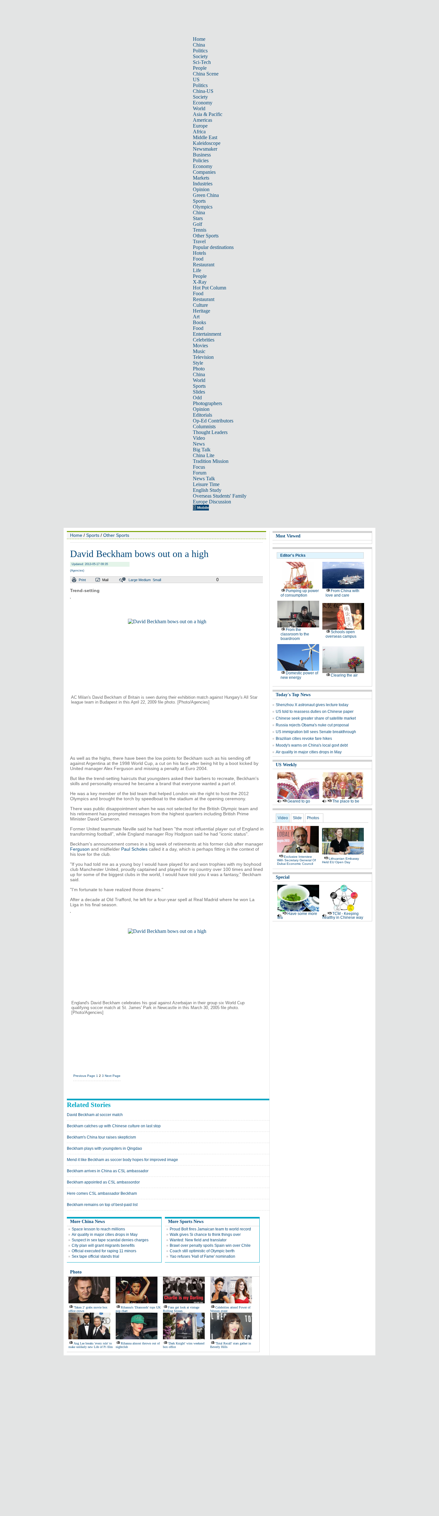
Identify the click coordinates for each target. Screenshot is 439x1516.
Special (283, 877)
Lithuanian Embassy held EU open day (340, 860)
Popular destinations (213, 247)
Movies (200, 345)
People (200, 68)
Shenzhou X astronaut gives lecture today (312, 705)
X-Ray (200, 282)
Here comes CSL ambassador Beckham (102, 1193)
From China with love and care (342, 593)
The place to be (345, 801)
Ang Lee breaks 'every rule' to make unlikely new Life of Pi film (90, 1345)
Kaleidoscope (206, 143)
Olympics (202, 206)
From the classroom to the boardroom (295, 634)
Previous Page (84, 1075)
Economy (202, 102)
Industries (202, 183)
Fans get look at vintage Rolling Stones (181, 1309)
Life (197, 270)
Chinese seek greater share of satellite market (316, 718)
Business (202, 154)
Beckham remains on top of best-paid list (102, 1204)
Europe (200, 126)
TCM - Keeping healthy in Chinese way (342, 915)
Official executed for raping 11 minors (104, 1251)
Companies (204, 172)
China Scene (206, 73)
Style (198, 363)
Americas (202, 120)
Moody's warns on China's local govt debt (312, 745)
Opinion (201, 189)
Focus (199, 467)
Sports (199, 201)
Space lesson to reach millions (98, 1229)
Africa (199, 131)
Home (199, 39)
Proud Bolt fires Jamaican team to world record (210, 1229)
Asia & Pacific (207, 114)
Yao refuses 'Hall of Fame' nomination (202, 1256)
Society (200, 56)
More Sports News (185, 1221)
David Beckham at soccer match (95, 1115)
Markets (201, 178)
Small (157, 580)
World (199, 108)
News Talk (204, 478)
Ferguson (80, 849)
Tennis (199, 230)
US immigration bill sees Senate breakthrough (316, 732)
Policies (201, 160)
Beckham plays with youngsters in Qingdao (104, 1148)
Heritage (201, 311)
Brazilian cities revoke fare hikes (304, 738)
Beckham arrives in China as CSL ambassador (107, 1171)
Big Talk (202, 449)
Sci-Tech (202, 62)
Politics (200, 50)
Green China (206, 195)
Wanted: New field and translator (198, 1240)
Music (199, 351)
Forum (199, 472)
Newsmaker (205, 149)
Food (198, 259)
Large (133, 580)
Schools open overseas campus (341, 634)
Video (199, 438)
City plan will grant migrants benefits (103, 1245)
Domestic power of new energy (299, 675)
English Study (207, 490)
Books (199, 322)
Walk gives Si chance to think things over (205, 1234)
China (199, 45)
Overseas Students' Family (219, 496)
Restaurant (203, 264)
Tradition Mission (210, 461)
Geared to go (298, 801)
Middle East (205, 137)
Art (196, 316)
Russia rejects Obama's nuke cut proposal (312, 725)
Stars (198, 218)
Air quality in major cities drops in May (105, 1234)
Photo (199, 368)
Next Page (113, 1075)
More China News (87, 1221)
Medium (145, 580)
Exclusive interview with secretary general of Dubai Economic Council (296, 860)
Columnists (204, 426)
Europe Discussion (212, 501)
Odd (197, 397)
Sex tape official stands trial (95, 1256)
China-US (203, 91)
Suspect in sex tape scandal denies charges (110, 1240)
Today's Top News (293, 694)
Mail (105, 580)
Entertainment (207, 334)
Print (82, 580)
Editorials (202, 415)
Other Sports (206, 235)
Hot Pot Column (209, 287)
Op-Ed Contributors (213, 420)
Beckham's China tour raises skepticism (101, 1137)
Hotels (199, 253)
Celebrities (203, 339)
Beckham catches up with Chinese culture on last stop (114, 1126)
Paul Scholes (134, 849)
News (199, 444)
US (196, 79)
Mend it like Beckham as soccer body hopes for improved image (122, 1159)
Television (203, 357)
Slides (199, 392)
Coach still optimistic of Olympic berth (202, 1251)
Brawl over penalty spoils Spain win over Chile (210, 1245)
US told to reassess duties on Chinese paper (315, 711)
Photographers (207, 403)
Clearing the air (344, 675)
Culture (200, 305)
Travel (199, 241)
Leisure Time (206, 484)
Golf (197, 224)
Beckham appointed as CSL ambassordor (103, 1182)
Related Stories (89, 1105)
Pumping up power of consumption (300, 593)
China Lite (203, 455)
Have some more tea (297, 915)
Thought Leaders (210, 432)
